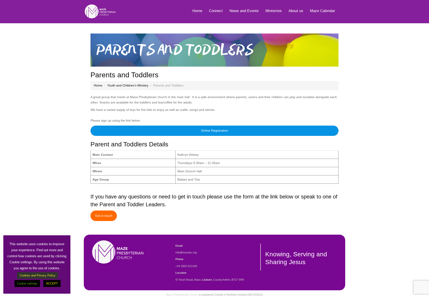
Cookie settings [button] (27, 283)
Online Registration (214, 130)
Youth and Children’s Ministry (127, 85)
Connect (216, 11)
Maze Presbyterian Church (182, 294)
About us (295, 11)
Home (197, 11)
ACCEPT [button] (52, 283)
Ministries (273, 11)
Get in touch (103, 215)
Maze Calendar (322, 11)
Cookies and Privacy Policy (37, 275)
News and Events (244, 11)
